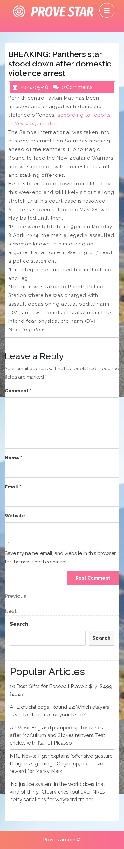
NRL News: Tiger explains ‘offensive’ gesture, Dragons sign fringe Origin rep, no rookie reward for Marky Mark (62, 763)
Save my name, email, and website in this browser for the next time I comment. (60, 557)
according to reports (84, 115)
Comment (18, 391)
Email (13, 487)
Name (13, 458)
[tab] (106, 10)
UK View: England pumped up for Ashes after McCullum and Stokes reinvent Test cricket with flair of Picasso (57, 735)
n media (33, 124)
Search (19, 624)
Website (15, 516)
